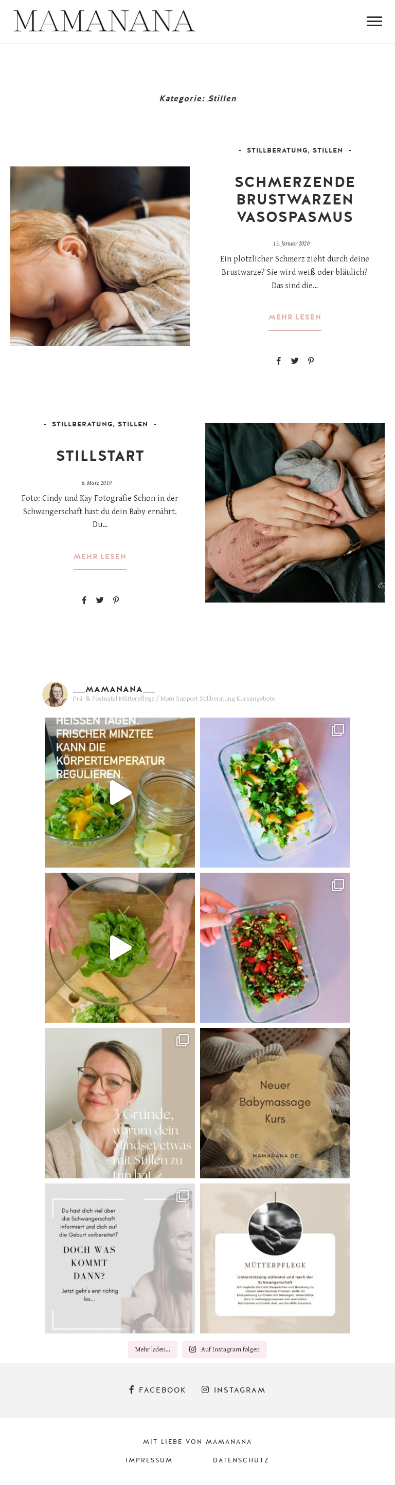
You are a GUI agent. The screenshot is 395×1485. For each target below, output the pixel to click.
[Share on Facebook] (278, 360)
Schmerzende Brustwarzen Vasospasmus (295, 200)
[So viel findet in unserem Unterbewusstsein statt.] (120, 1103)
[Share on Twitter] (294, 360)
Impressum (149, 1460)
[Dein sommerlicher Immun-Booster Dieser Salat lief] (275, 793)
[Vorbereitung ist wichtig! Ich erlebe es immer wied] (120, 1258)
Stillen (328, 150)
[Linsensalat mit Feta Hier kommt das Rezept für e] (275, 948)
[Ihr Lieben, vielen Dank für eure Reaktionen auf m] (120, 948)
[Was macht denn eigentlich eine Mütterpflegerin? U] (275, 1258)
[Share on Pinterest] (310, 360)
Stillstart (100, 456)
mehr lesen (294, 317)
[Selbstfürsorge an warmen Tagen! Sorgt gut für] (120, 793)
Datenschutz (241, 1460)
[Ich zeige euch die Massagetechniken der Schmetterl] (275, 1103)
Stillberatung (277, 150)
